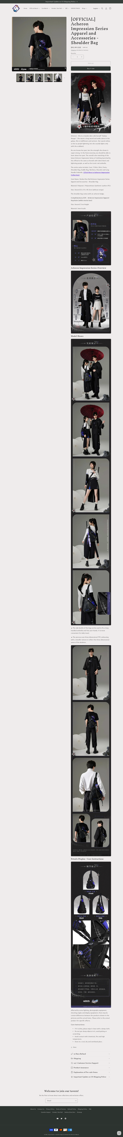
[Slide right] (64, 78)
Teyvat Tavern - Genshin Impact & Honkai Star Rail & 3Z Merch (63, 1134)
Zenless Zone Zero (70, 1112)
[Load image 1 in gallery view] (20, 78)
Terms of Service (61, 1109)
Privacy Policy (50, 1109)
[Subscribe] (76, 1101)
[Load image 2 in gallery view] (30, 78)
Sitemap (79, 1112)
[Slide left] (14, 78)
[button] (34, 8)
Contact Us (41, 1109)
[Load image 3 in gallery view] (39, 78)
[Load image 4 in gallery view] (48, 78)
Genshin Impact (46, 1112)
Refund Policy (72, 1109)
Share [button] (74, 1047)
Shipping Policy (82, 1109)
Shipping (73, 50)
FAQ (90, 1109)
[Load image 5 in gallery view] (58, 78)
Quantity (73, 53)
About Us (33, 1109)
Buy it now (90, 68)
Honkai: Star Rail (57, 1112)
